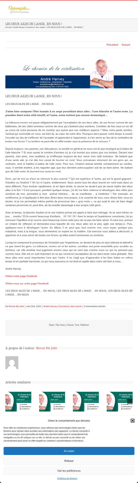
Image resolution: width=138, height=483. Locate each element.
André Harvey (50, 306)
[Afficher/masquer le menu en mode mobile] (131, 6)
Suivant (126, 44)
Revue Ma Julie (16, 306)
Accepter (69, 450)
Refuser (69, 460)
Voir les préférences (69, 470)
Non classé (76, 306)
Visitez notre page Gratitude (21, 276)
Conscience (64, 306)
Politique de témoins (67, 478)
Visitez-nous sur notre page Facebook (27, 283)
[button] (132, 420)
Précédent (112, 44)
